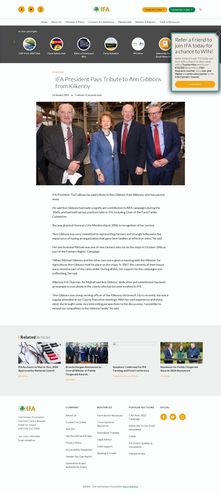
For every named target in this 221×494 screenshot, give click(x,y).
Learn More (195, 84)
